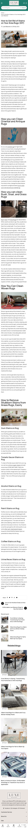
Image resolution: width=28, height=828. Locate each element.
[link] (14, 663)
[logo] (14, 3)
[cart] (26, 3)
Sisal (5, 220)
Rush (2, 220)
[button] (2, 3)
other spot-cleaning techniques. (13, 529)
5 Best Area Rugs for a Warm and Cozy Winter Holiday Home (18, 628)
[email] (17, 597)
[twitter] (10, 597)
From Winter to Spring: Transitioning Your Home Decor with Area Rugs (17, 619)
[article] (4, 620)
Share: (4, 597)
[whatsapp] (14, 597)
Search (24, 8)
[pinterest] (12, 597)
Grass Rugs (13, 220)
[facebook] (7, 597)
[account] (24, 3)
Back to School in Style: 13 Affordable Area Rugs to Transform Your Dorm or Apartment (13, 782)
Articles (4, 674)
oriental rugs (10, 147)
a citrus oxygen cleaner (14, 465)
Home (2, 12)
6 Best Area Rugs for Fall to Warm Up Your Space (18, 637)
